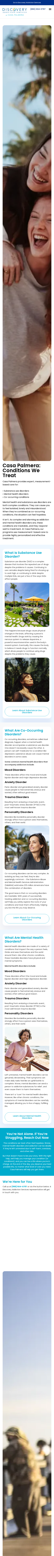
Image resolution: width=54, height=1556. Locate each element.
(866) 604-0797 (19, 1186)
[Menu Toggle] (50, 9)
